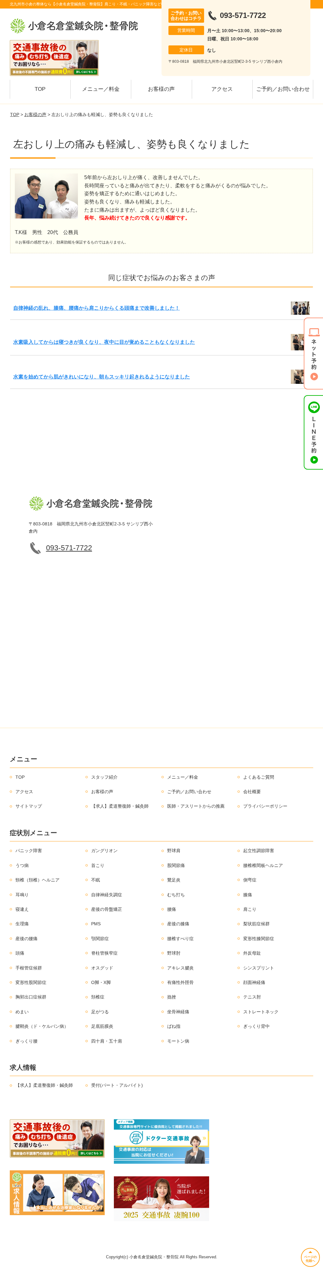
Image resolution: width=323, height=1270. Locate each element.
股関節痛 (176, 865)
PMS (96, 923)
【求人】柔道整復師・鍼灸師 (120, 806)
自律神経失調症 (106, 894)
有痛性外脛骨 (180, 982)
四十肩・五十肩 (106, 1041)
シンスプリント (258, 967)
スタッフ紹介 (104, 777)
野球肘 (173, 953)
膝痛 (247, 894)
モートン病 (178, 1041)
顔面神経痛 (254, 982)
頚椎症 (97, 996)
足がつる (100, 1011)
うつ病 (22, 865)
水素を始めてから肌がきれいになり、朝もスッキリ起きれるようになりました (101, 376)
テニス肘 (252, 996)
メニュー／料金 (101, 89)
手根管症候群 (28, 967)
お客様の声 (161, 89)
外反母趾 (252, 953)
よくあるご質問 (258, 777)
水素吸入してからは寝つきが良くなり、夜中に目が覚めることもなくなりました (104, 342)
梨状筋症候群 (256, 923)
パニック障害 (28, 850)
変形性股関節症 (30, 982)
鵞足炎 (173, 879)
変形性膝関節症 (258, 938)
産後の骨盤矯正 (106, 909)
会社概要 (252, 791)
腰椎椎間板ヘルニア (263, 865)
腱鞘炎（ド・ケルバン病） (41, 1026)
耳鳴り (22, 894)
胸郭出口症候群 (30, 996)
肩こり (249, 909)
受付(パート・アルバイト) (117, 1085)
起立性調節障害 (258, 850)
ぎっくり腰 (26, 1041)
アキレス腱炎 (180, 967)
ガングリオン (104, 850)
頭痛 (19, 953)
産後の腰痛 (26, 938)
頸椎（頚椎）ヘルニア (37, 879)
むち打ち (176, 894)
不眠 (95, 879)
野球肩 (173, 850)
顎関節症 (100, 938)
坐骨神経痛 (178, 1011)
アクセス (222, 89)
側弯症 (249, 879)
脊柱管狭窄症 (104, 953)
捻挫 (171, 996)
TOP (40, 89)
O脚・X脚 (101, 982)
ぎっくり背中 (256, 1026)
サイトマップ (28, 806)
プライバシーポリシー (265, 806)
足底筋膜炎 (102, 1026)
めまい (22, 1011)
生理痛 (22, 923)
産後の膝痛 (178, 923)
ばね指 (173, 1026)
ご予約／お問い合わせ (283, 89)
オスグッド (102, 967)
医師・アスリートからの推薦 (196, 806)
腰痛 (171, 909)
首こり (97, 865)
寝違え (22, 909)
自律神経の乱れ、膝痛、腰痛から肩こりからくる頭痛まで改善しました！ (96, 308)
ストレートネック (261, 1011)
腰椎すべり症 (180, 938)
